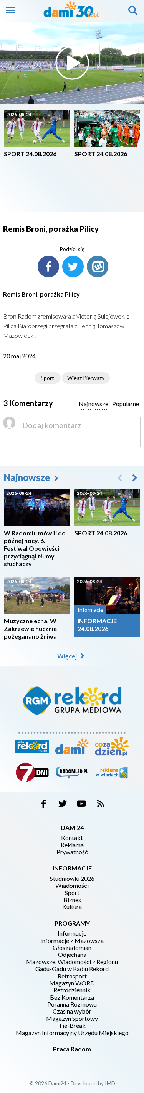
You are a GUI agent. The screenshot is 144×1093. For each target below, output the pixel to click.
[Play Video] (72, 62)
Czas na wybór (72, 1011)
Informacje (72, 933)
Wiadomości (72, 885)
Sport (47, 377)
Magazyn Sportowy (72, 1018)
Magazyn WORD (72, 983)
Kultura (72, 906)
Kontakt (72, 837)
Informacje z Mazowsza (72, 940)
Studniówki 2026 (72, 878)
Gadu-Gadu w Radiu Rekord (72, 968)
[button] (134, 477)
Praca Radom (72, 1049)
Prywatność (72, 851)
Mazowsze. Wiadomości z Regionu (72, 961)
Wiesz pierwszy (85, 377)
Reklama (72, 845)
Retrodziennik (72, 990)
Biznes (72, 899)
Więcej (67, 656)
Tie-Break (72, 1025)
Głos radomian (72, 947)
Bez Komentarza (72, 997)
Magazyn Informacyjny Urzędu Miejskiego (72, 1032)
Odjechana (72, 954)
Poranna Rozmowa (72, 1004)
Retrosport (72, 976)
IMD (110, 1083)
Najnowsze (28, 477)
